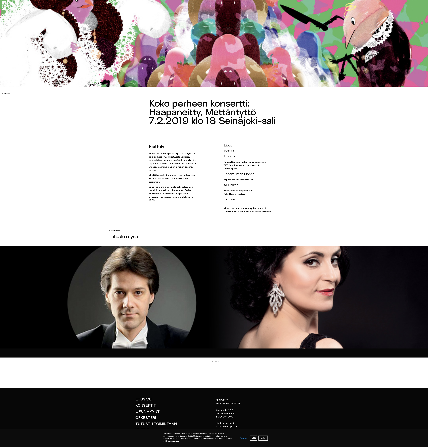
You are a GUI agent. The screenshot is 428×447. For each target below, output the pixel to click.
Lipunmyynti (147, 411)
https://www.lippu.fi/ (226, 427)
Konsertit (145, 405)
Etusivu (143, 399)
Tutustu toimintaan (156, 424)
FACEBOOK (124, 8)
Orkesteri (145, 418)
